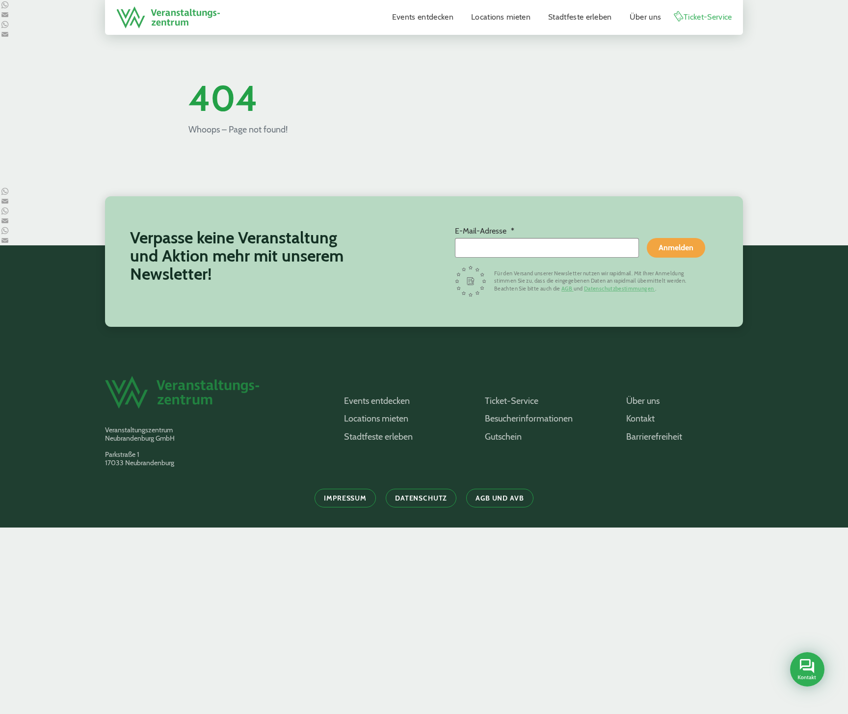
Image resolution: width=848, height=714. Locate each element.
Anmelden (676, 247)
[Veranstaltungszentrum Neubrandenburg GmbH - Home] (212, 397)
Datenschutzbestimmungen (619, 288)
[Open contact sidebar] (805, 670)
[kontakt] (807, 669)
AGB (567, 288)
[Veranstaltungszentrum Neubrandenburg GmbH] (168, 17)
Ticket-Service (708, 17)
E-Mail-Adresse (481, 231)
